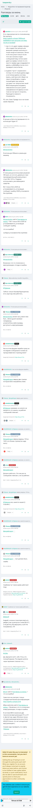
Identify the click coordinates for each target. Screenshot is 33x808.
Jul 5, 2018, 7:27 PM (13, 614)
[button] (2, 805)
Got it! (17, 792)
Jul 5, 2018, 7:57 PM (13, 651)
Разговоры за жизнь (19, 692)
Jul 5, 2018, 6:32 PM (13, 377)
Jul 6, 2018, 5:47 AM (13, 689)
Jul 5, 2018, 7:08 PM (13, 582)
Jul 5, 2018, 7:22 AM (18, 216)
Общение (5, 16)
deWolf (7, 580)
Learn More (7, 789)
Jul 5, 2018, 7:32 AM (13, 285)
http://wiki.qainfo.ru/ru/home (18, 593)
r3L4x (6, 465)
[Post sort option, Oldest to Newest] (3, 22)
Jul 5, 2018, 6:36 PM (13, 436)
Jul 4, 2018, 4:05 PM (21, 31)
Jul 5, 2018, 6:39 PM (13, 556)
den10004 (8, 145)
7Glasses (6, 278)
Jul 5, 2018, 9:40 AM (13, 314)
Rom (6, 216)
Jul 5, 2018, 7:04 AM (22, 170)
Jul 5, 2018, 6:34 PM (13, 405)
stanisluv (8, 31)
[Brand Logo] (7, 2)
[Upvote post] (22, 106)
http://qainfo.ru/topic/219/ (12, 702)
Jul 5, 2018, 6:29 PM (13, 346)
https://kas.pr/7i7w (19, 357)
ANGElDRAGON (9, 344)
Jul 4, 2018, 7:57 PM (22, 116)
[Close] (30, 752)
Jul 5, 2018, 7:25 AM (13, 257)
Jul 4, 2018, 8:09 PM (13, 147)
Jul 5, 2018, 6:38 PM (13, 528)
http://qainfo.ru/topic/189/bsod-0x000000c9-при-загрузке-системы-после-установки (15, 40)
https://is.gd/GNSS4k (18, 595)
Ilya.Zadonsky (9, 254)
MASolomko (8, 116)
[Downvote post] (28, 106)
